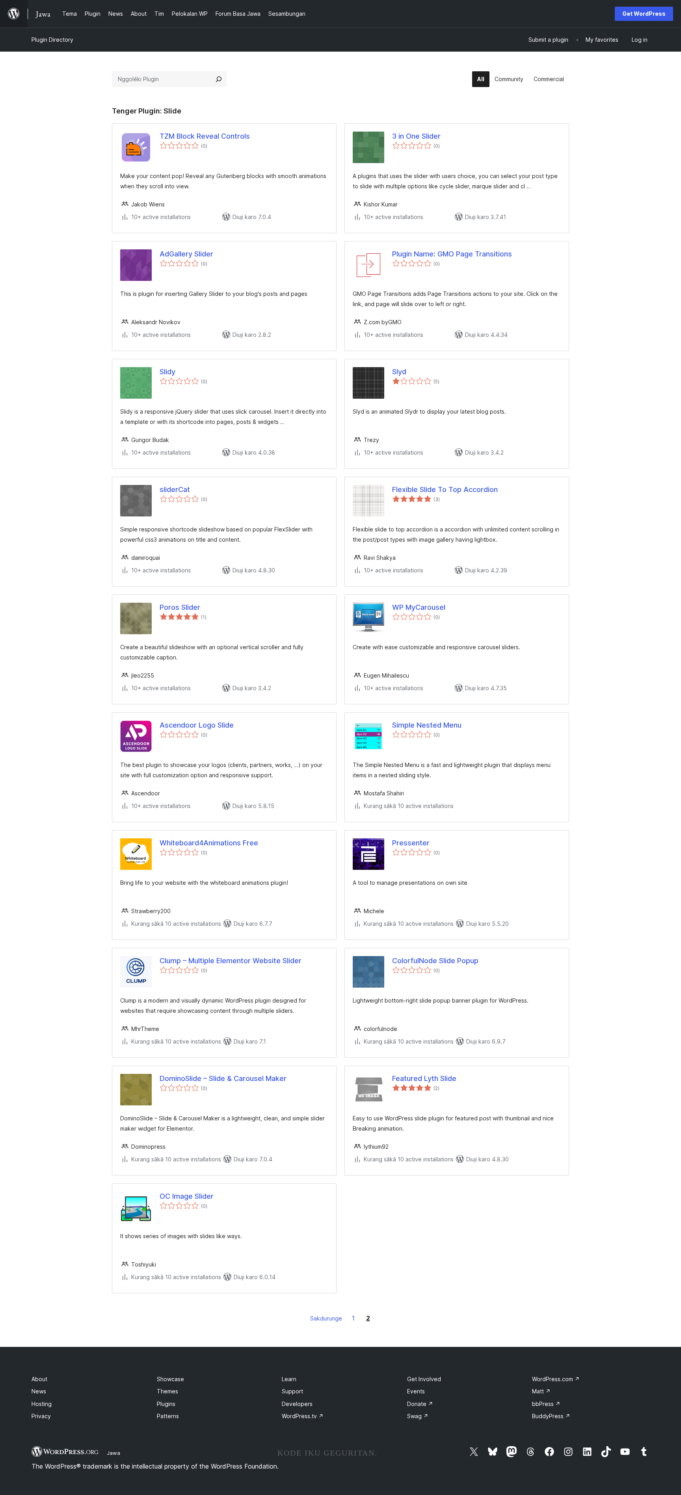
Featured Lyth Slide (424, 1078)
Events (416, 1391)
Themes (167, 1391)
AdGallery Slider (186, 254)
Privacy (41, 1416)
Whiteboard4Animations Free (209, 843)
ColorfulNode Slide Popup (435, 960)
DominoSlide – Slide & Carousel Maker (223, 1078)
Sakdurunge (326, 1318)
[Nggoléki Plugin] (219, 79)
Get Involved (424, 1379)
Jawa (113, 1453)
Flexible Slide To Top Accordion (445, 489)
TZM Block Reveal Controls (205, 136)
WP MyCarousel (418, 607)
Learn (289, 1379)
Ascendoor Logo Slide (197, 725)
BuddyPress (551, 1416)
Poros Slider (180, 607)
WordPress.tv (303, 1416)
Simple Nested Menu (426, 725)
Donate (420, 1403)
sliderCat (175, 489)
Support (292, 1391)
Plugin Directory (52, 39)
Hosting (42, 1403)
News (39, 1391)
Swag (417, 1416)
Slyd (399, 372)
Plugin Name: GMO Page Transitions (452, 254)
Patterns (168, 1416)
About (39, 1379)
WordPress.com (556, 1379)
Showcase (170, 1379)
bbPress (546, 1403)
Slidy (167, 372)
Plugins (166, 1403)
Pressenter (411, 843)
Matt (541, 1391)
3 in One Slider (416, 136)
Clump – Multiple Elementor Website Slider (230, 960)
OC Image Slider (187, 1196)
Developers (297, 1403)
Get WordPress (644, 13)
